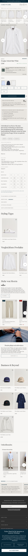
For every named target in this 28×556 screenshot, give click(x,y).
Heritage (10, 138)
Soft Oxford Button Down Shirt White (11, 21)
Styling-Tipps (7, 213)
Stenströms (6, 472)
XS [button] (4, 87)
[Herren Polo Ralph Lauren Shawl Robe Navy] (21, 400)
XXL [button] (4, 91)
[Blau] (3, 83)
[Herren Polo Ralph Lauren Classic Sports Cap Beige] (21, 377)
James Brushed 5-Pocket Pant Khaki (8, 321)
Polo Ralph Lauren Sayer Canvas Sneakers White (9, 239)
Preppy (4, 138)
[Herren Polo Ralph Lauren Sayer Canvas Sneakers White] (9, 227)
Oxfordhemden (13, 25)
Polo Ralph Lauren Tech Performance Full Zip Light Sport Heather (6, 435)
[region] (14, 488)
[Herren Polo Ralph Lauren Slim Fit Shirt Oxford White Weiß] (19, 14)
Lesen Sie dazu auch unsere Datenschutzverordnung (14, 509)
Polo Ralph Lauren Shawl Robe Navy (20, 411)
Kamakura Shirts (4, 20)
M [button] (17, 87)
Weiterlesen (15, 540)
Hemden (7, 25)
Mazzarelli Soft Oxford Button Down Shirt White (8, 273)
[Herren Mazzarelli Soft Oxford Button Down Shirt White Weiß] (11, 14)
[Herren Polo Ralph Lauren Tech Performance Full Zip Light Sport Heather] (7, 424)
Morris (2, 58)
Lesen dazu (24, 74)
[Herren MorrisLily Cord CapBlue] (7, 377)
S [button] (10, 87)
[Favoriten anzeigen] (22, 4)
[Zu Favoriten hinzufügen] (15, 219)
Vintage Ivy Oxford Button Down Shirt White (3, 21)
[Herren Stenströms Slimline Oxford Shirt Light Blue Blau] (10, 461)
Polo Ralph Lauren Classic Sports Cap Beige (20, 387)
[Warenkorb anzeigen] (24, 4)
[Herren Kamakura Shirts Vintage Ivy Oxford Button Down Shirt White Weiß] (3, 14)
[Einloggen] (20, 4)
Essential (17, 138)
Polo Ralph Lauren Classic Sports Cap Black (6, 411)
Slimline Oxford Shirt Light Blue (10, 473)
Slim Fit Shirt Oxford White (18, 21)
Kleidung (3, 25)
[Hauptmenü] (26, 4)
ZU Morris (4, 295)
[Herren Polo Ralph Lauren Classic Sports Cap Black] (7, 400)
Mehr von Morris (9, 281)
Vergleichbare (12, 247)
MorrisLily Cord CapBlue (6, 387)
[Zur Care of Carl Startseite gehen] (6, 4)
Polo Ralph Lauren (19, 20)
